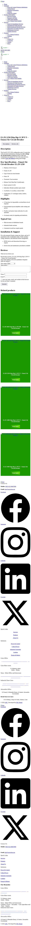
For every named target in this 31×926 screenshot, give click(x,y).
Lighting (9, 12)
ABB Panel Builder (12, 19)
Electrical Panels (11, 16)
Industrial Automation (13, 10)
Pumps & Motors (15, 655)
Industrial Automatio (15, 649)
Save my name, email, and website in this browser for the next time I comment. (15, 280)
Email (3, 277)
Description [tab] (6, 144)
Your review (4, 265)
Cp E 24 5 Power (10, 158)
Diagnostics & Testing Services (15, 28)
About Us (6, 37)
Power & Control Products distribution (17, 7)
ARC (6, 702)
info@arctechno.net (10, 489)
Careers (9, 42)
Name (3, 274)
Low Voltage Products (13, 34)
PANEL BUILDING (9, 15)
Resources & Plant (12, 18)
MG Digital (19, 702)
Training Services (11, 31)
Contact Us (10, 39)
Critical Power (11, 9)
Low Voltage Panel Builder (14, 21)
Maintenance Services (13, 30)
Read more (15, 333)
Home (5, 4)
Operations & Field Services (14, 25)
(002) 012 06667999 (10, 486)
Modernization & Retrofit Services (16, 27)
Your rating (4, 263)
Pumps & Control (11, 13)
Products (6, 33)
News (8, 43)
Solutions (6, 5)
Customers (10, 40)
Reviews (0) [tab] (15, 144)
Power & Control (15, 643)
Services (6, 22)
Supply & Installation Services (15, 24)
